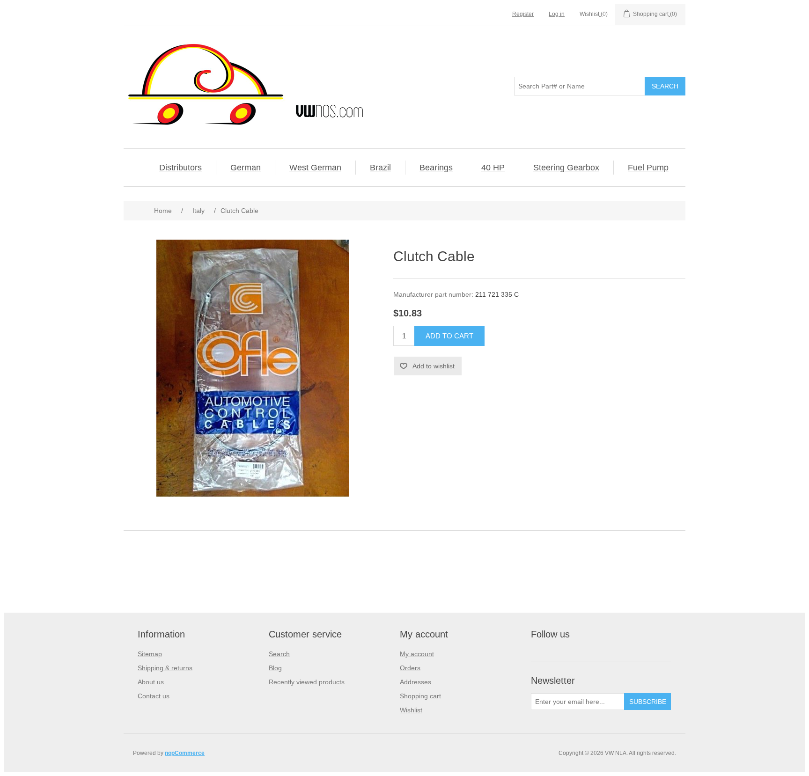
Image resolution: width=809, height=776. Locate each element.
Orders (410, 668)
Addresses (415, 682)
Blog (275, 668)
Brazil (380, 167)
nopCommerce (185, 753)
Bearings (436, 167)
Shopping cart (420, 696)
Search (279, 654)
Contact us (153, 696)
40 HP (493, 167)
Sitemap (150, 654)
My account (417, 654)
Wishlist (411, 710)
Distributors (180, 167)
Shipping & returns (165, 668)
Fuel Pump (648, 167)
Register (523, 14)
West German (315, 167)
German (245, 167)
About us (151, 682)
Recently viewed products (307, 682)
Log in (557, 14)
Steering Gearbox (566, 167)
